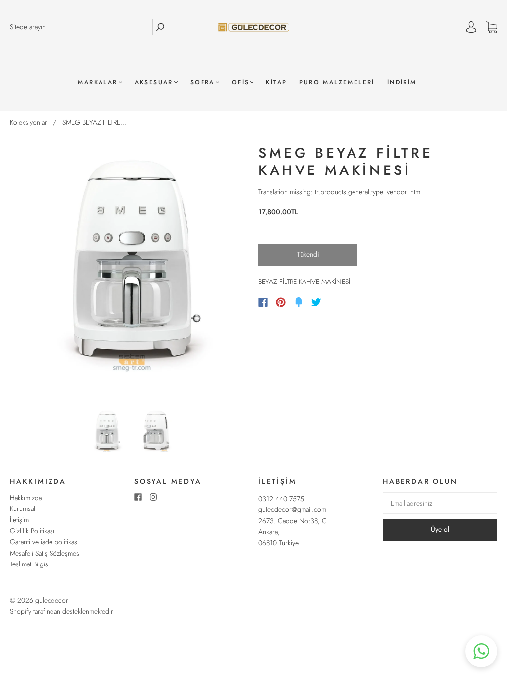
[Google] (336, 302)
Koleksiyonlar (28, 122)
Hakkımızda (26, 498)
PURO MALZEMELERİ (336, 82)
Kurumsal (22, 508)
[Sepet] (491, 27)
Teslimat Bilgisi (30, 564)
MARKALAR (97, 82)
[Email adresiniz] (440, 503)
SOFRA (202, 82)
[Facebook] (263, 302)
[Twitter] (316, 302)
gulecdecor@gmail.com (292, 509)
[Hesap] (471, 27)
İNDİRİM (402, 82)
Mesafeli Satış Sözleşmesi (45, 553)
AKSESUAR (154, 82)
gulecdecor (51, 600)
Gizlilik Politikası (32, 531)
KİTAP (276, 82)
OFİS (241, 82)
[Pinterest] (281, 302)
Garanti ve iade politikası (44, 542)
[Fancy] (298, 302)
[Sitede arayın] (81, 27)
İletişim (19, 520)
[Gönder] (160, 27)
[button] (481, 651)
